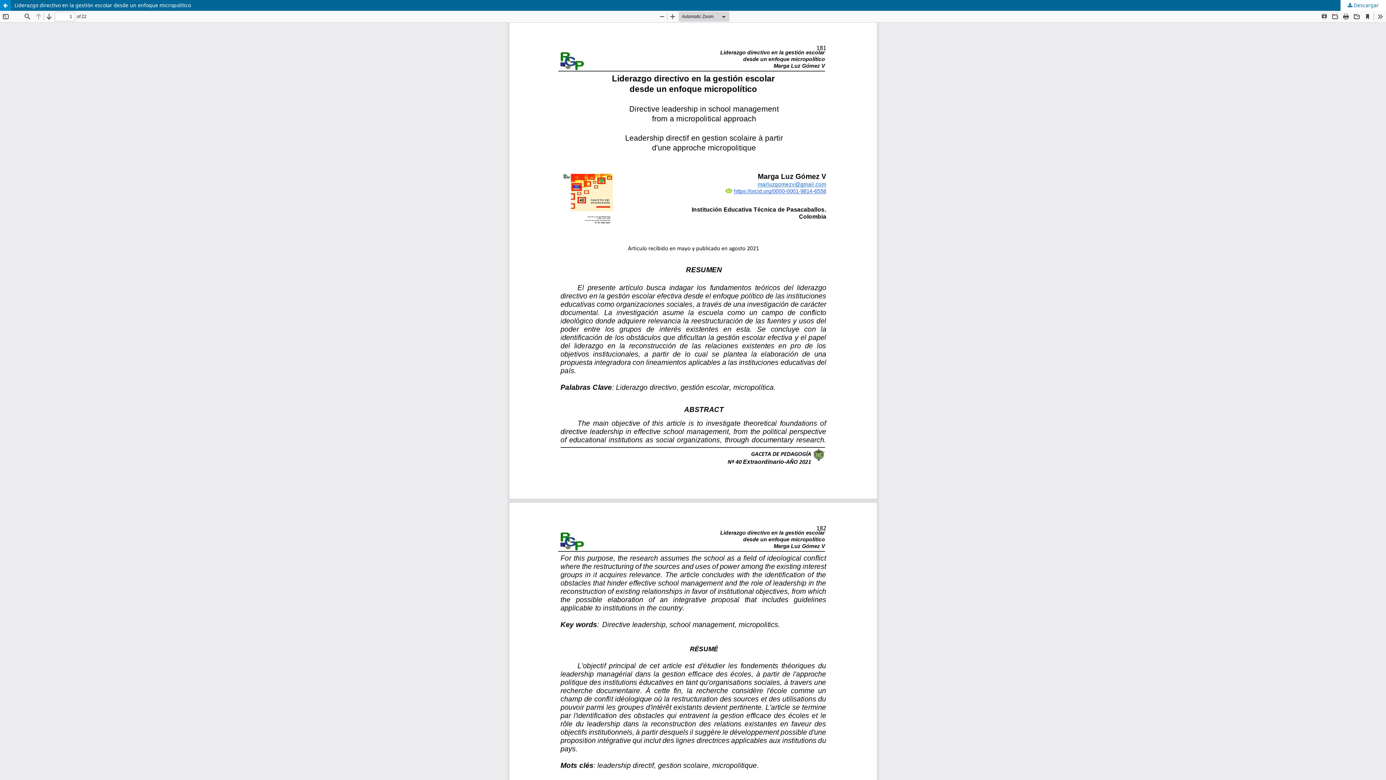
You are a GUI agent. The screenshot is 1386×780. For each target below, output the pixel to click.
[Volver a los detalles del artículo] (5, 5)
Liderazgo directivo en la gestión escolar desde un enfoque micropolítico (102, 5)
